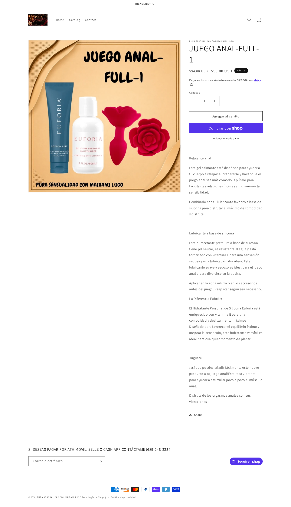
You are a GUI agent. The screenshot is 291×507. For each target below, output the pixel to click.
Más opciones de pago (226, 138)
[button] (249, 20)
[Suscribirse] (100, 461)
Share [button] (198, 415)
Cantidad (194, 92)
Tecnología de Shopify (94, 497)
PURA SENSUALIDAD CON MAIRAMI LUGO (59, 497)
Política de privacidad (123, 496)
